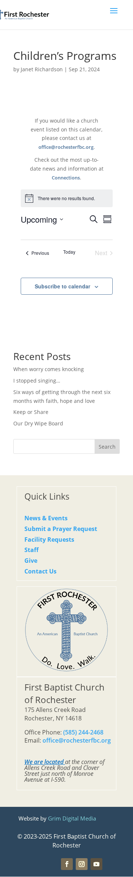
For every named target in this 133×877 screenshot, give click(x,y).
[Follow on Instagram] (82, 864)
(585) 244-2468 (83, 732)
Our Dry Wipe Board (38, 423)
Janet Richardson (42, 69)
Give (30, 560)
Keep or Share (30, 411)
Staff (31, 550)
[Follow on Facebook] (67, 864)
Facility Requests (49, 539)
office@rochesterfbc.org (65, 147)
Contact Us (40, 571)
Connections (66, 178)
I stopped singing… (36, 380)
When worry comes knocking (48, 369)
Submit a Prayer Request (60, 529)
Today (69, 252)
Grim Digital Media (72, 818)
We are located (44, 762)
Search (107, 446)
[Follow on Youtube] (96, 864)
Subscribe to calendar (62, 286)
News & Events (46, 518)
